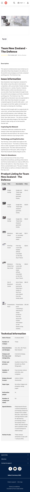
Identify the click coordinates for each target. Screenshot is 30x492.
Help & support (12, 482)
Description (5, 63)
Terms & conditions (14, 486)
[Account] (28, 3)
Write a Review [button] (22, 55)
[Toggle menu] (2, 3)
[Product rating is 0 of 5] (4, 55)
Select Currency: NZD (14, 475)
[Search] (14, 3)
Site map (19, 482)
